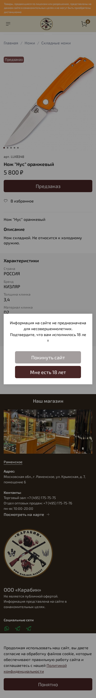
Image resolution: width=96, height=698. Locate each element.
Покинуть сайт (48, 357)
